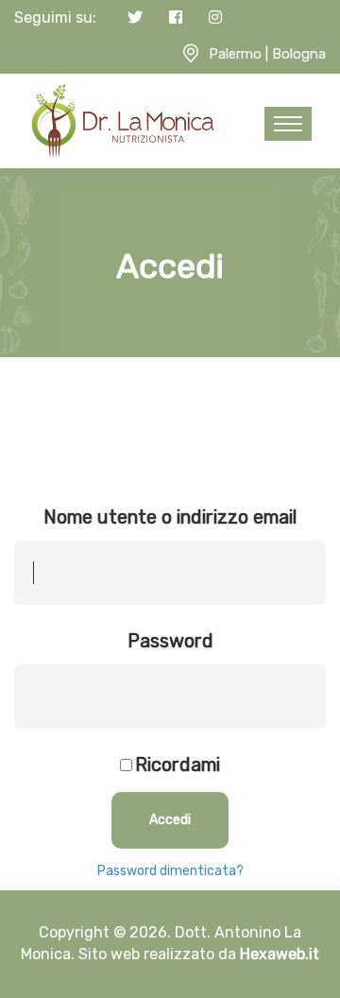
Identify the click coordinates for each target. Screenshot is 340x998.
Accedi (170, 820)
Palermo (235, 53)
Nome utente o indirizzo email (170, 517)
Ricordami (177, 764)
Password (170, 640)
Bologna (299, 53)
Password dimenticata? (170, 871)
